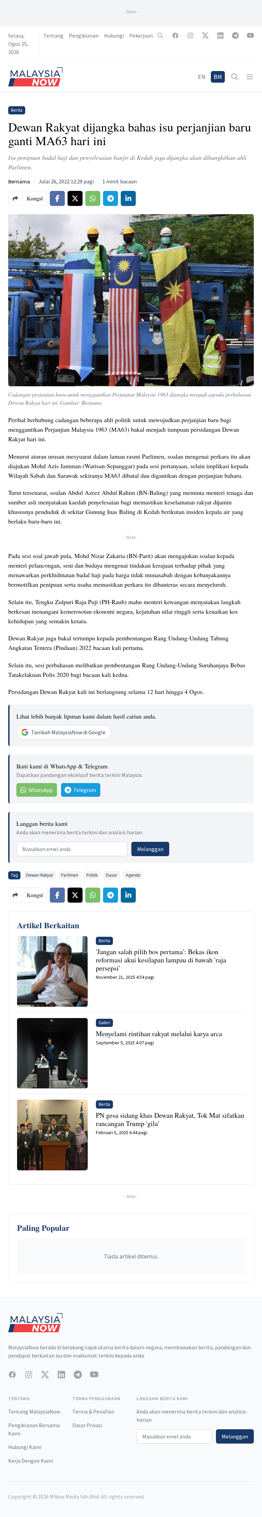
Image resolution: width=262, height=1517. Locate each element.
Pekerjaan (141, 35)
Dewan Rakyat (39, 875)
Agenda (133, 875)
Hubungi (114, 35)
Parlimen (69, 875)
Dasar (111, 875)
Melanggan (150, 849)
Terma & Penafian (93, 1411)
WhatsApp (41, 790)
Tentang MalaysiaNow (34, 1411)
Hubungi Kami (24, 1447)
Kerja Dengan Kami (30, 1460)
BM (218, 77)
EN (201, 77)
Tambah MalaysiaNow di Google (68, 732)
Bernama (19, 181)
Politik (92, 875)
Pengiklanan (84, 35)
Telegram (84, 790)
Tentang (53, 35)
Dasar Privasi (87, 1425)
